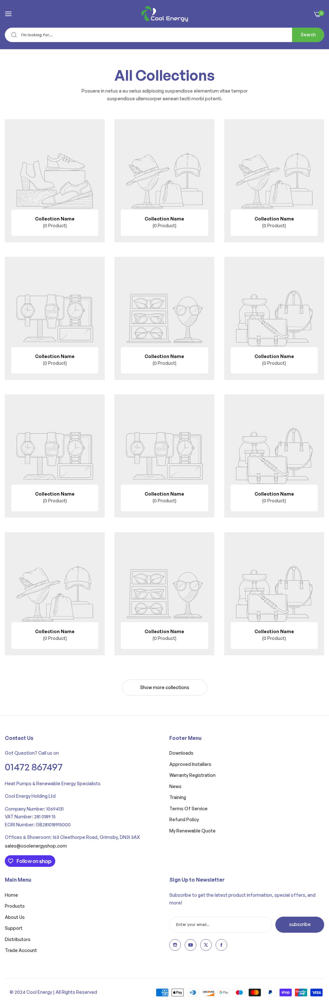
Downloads (181, 753)
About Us (15, 917)
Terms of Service (188, 808)
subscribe (300, 924)
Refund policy (184, 819)
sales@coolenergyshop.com (36, 846)
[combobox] (164, 35)
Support (13, 928)
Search (308, 34)
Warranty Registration (192, 775)
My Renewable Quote (192, 830)
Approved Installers (190, 764)
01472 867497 (34, 767)
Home (11, 895)
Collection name (55, 218)
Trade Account (21, 950)
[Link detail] (175, 945)
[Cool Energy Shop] (164, 14)
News (175, 786)
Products (15, 906)
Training (177, 797)
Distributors (18, 939)
